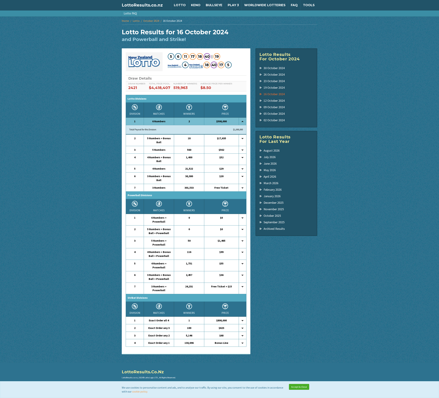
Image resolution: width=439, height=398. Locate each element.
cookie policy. (140, 391)
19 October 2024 (274, 88)
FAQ (294, 5)
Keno (195, 5)
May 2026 (270, 170)
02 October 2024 (274, 120)
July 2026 (270, 157)
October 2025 (272, 216)
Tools (309, 5)
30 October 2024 (274, 68)
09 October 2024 (274, 107)
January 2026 (272, 196)
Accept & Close (299, 386)
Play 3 (233, 5)
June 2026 (270, 163)
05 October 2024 (274, 114)
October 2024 (151, 20)
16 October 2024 (274, 94)
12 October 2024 (274, 101)
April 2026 (270, 177)
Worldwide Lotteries (265, 5)
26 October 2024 (274, 74)
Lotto (180, 5)
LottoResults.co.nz (142, 5)
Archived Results (274, 229)
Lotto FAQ (130, 13)
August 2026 (272, 150)
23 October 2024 (274, 81)
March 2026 (271, 183)
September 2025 (274, 222)
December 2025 (273, 203)
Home (125, 20)
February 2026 (273, 190)
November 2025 (274, 209)
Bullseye (214, 5)
